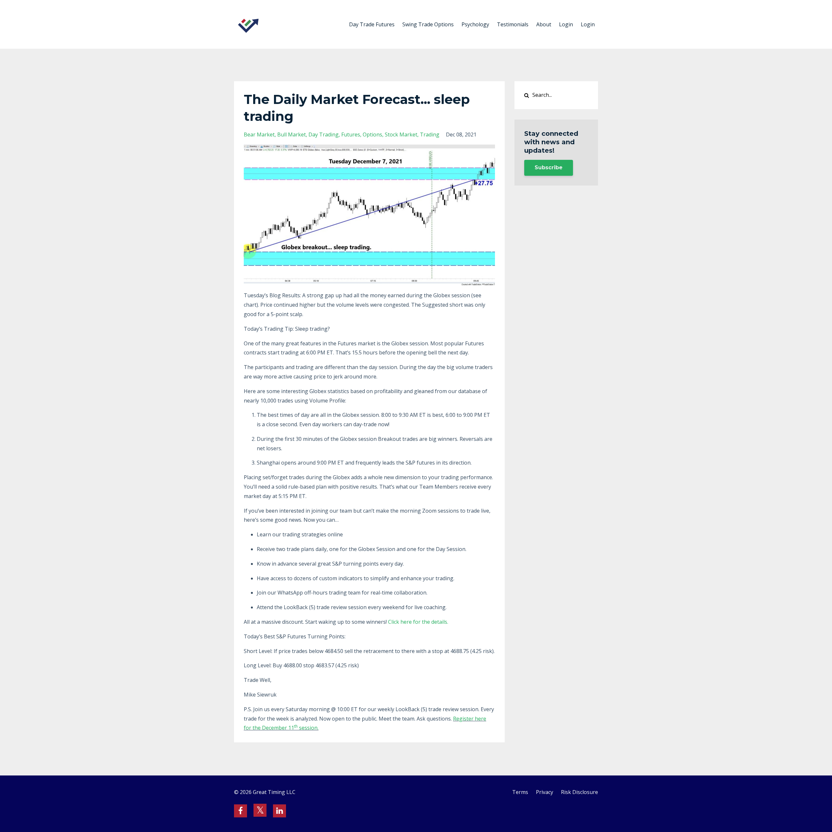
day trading (323, 134)
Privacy (544, 792)
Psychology (475, 24)
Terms (520, 792)
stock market (401, 134)
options (372, 134)
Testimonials (512, 24)
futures (350, 134)
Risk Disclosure (579, 792)
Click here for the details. (418, 621)
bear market (259, 134)
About (543, 24)
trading (429, 134)
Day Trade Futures (372, 24)
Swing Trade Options (428, 24)
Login (566, 24)
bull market (291, 134)
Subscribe (549, 167)
